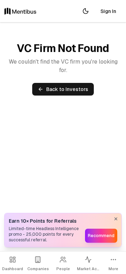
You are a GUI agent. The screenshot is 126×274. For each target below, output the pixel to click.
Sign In (108, 11)
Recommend (101, 236)
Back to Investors (67, 89)
